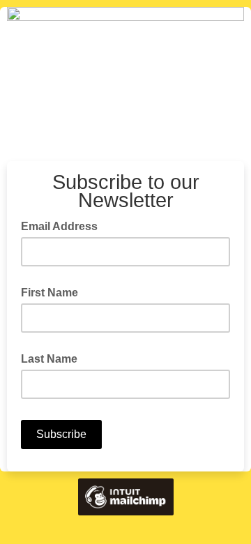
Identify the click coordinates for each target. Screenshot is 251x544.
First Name (49, 293)
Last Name (49, 359)
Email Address (63, 225)
